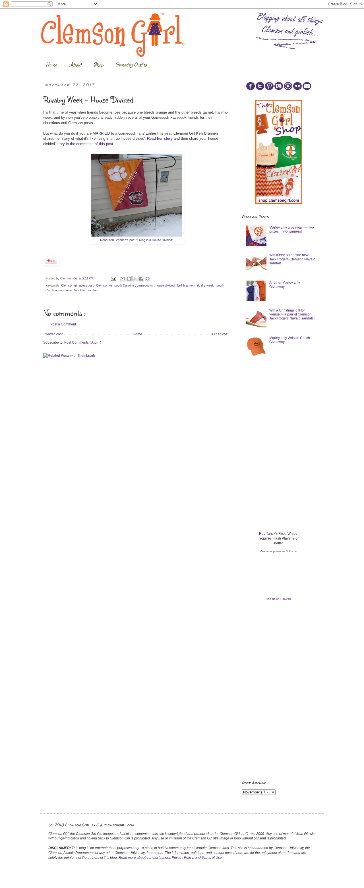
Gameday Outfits (131, 64)
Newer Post (54, 334)
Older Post (220, 334)
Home (51, 64)
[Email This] (122, 278)
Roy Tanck (267, 534)
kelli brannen (186, 285)
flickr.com (291, 551)
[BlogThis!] (129, 278)
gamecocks (145, 285)
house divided (165, 285)
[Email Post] (113, 278)
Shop (98, 64)
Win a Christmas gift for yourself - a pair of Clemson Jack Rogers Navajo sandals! (292, 314)
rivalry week (206, 285)
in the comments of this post (89, 144)
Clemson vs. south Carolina (115, 285)
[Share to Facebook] (141, 278)
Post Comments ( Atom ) (82, 342)
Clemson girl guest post (77, 285)
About (75, 64)
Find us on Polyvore (279, 598)
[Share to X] (135, 278)
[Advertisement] (284, 404)
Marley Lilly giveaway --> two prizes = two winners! (291, 229)
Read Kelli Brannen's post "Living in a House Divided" (136, 240)
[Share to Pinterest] (147, 278)
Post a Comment (63, 324)
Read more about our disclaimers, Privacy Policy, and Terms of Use (170, 858)
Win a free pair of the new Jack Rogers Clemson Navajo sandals (292, 259)
